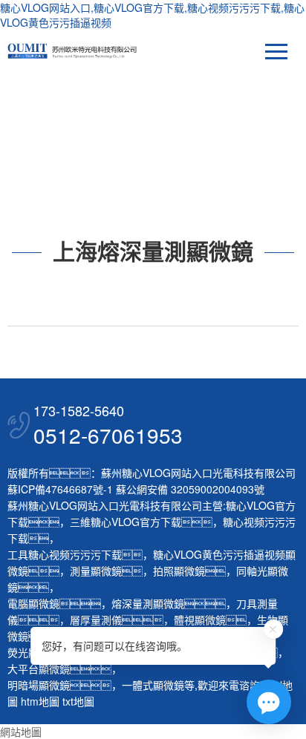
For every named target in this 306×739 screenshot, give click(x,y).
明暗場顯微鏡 (38, 684)
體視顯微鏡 (200, 619)
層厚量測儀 (96, 619)
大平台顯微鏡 (38, 668)
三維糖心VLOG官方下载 (125, 521)
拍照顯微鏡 (179, 570)
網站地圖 (21, 731)
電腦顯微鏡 (33, 603)
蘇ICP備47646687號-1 (60, 489)
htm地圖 (40, 701)
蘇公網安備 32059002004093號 (188, 489)
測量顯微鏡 (96, 570)
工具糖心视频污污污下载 (64, 554)
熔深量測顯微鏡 (147, 603)
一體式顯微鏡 (153, 684)
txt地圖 (78, 701)
